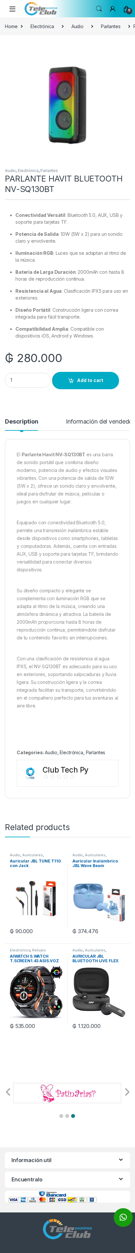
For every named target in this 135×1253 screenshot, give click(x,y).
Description (21, 422)
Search (99, 8)
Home (11, 26)
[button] (61, 1116)
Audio (77, 26)
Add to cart (90, 380)
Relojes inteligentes (28, 952)
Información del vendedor (100, 422)
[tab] (21, 424)
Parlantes (111, 26)
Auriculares (32, 855)
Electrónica (42, 26)
